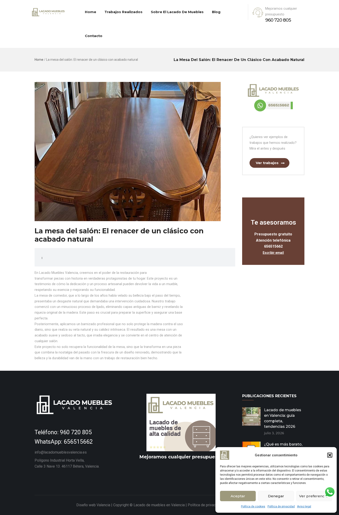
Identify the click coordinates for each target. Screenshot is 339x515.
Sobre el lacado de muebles (177, 12)
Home (90, 12)
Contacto (93, 36)
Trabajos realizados (123, 12)
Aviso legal (304, 506)
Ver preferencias (314, 496)
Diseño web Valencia (93, 505)
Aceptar (238, 496)
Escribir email (273, 253)
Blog (216, 12)
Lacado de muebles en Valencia (159, 505)
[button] (329, 455)
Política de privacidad (281, 506)
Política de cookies (253, 506)
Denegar (276, 496)
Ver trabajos (267, 163)
